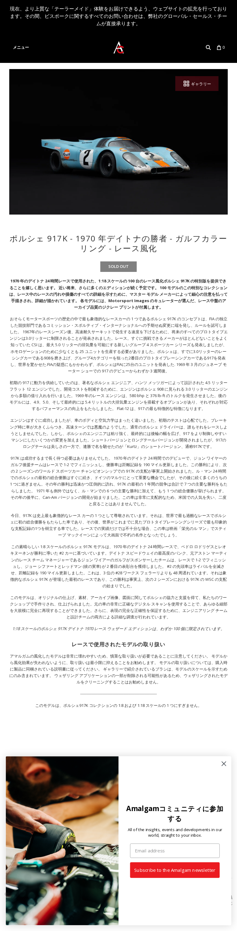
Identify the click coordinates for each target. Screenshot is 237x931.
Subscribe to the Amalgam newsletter (174, 870)
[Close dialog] (224, 764)
